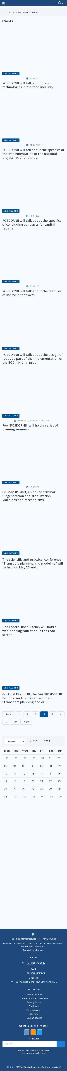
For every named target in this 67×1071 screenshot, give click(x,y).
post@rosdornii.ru (36, 972)
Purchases (34, 1006)
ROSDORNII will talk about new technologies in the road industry (27, 85)
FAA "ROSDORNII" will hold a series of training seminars (30, 427)
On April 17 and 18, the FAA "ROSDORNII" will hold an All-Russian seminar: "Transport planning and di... (32, 698)
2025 (35, 741)
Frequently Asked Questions (34, 998)
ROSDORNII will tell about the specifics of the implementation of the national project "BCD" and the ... (33, 154)
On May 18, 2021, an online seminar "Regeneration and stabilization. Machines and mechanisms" (28, 496)
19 (15, 721)
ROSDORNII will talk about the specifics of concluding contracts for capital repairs (31, 224)
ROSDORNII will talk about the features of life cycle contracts (31, 293)
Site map (33, 1013)
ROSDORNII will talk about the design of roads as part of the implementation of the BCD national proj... (32, 359)
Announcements (11, 73)
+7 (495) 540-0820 (35, 962)
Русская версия (34, 1017)
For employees (33, 1010)
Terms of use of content (33, 950)
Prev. (8, 714)
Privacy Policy (34, 1002)
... (6, 721)
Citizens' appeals (34, 994)
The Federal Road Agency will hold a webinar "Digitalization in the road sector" (29, 631)
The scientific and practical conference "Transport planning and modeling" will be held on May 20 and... (32, 563)
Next (26, 721)
